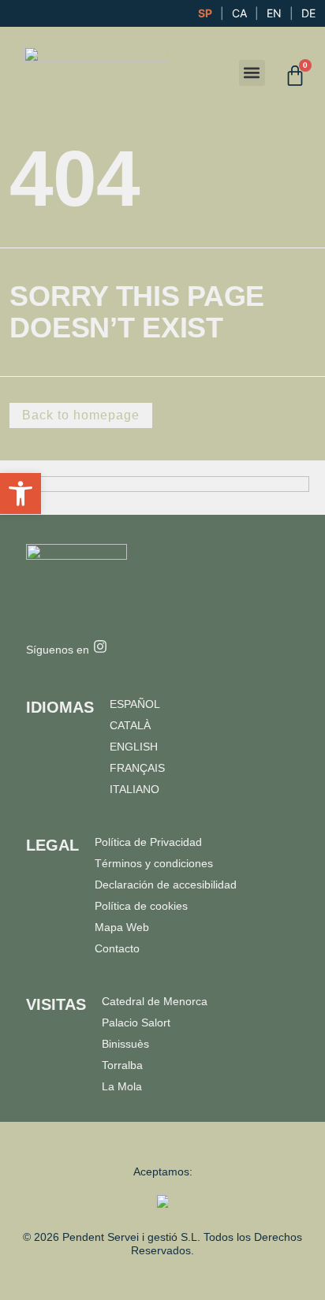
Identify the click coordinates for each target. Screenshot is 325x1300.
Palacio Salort (136, 1022)
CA (239, 13)
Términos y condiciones (154, 863)
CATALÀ (130, 725)
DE (308, 13)
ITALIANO (134, 789)
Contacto (117, 948)
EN (274, 13)
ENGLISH (134, 746)
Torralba (122, 1065)
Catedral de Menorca (154, 1001)
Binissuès (125, 1043)
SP (205, 13)
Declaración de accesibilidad (166, 884)
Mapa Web (122, 927)
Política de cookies (141, 906)
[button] (252, 73)
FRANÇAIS (137, 768)
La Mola (122, 1086)
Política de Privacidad (148, 842)
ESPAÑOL (135, 704)
